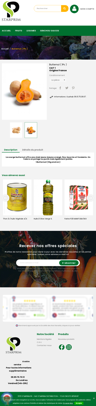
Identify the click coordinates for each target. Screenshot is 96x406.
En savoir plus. (68, 403)
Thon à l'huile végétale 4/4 (15, 218)
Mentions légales (44, 339)
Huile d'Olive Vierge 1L (43, 218)
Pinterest (73, 87)
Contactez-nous (44, 345)
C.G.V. (39, 342)
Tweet (66, 87)
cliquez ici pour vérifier (71, 325)
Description (10, 149)
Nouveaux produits (66, 339)
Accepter (79, 403)
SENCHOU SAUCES (49, 30)
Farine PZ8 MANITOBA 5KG (75, 218)
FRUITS (18, 30)
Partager (60, 87)
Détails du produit (32, 149)
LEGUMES (31, 30)
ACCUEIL (6, 30)
